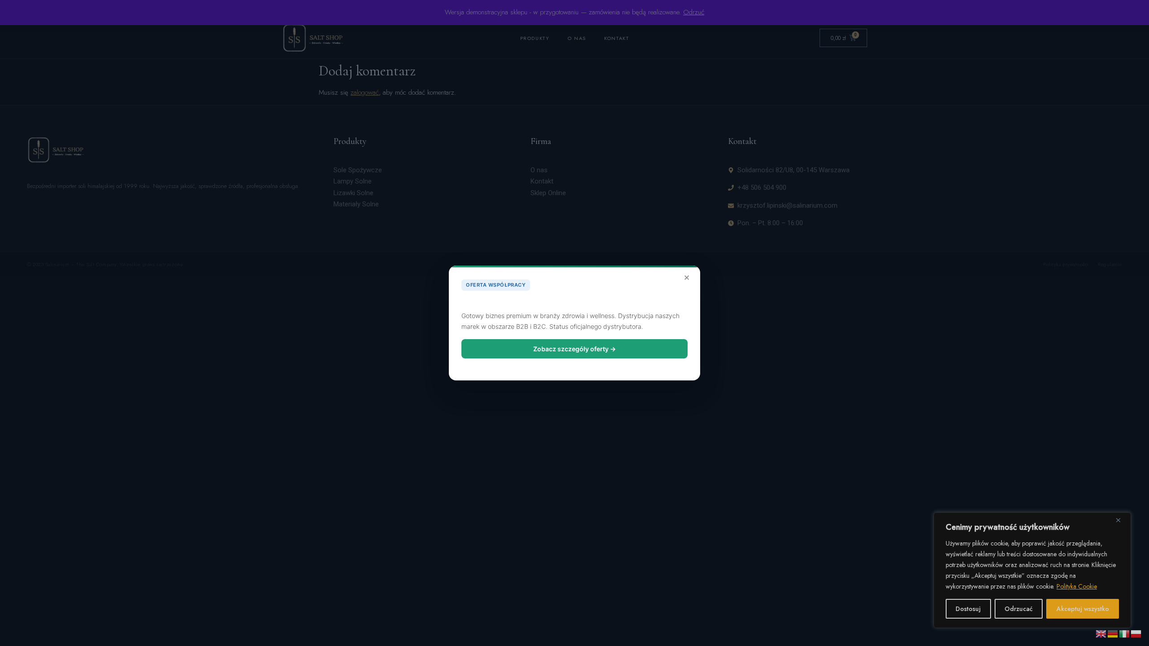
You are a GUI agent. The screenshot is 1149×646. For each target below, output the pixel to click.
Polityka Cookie (1077, 586)
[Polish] (1136, 633)
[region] (1032, 570)
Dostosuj (968, 608)
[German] (1113, 633)
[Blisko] (1121, 520)
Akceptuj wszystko (1083, 608)
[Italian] (1125, 633)
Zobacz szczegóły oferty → (574, 349)
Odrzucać (1018, 608)
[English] (1101, 633)
